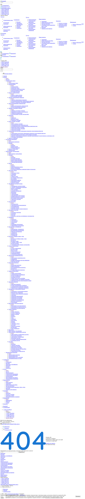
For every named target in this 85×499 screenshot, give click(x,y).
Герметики (13, 117)
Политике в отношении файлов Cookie (54, 497)
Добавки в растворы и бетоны (18, 110)
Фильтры (13, 157)
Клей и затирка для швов (17, 123)
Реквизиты (3, 459)
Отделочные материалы (13, 141)
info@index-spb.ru (6, 424)
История (2, 454)
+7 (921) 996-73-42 (5, 14)
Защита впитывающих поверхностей (19, 105)
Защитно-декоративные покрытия (19, 99)
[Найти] (2, 71)
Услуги (7, 371)
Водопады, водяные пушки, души (18, 238)
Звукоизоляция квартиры (14, 354)
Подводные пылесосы (16, 265)
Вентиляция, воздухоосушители (18, 305)
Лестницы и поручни (16, 212)
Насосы (13, 165)
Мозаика (13, 145)
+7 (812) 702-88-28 (5, 9)
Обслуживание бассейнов (6, 466)
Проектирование (4, 461)
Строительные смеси (13, 83)
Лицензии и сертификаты (6, 455)
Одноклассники (8, 429)
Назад (7, 78)
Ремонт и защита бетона (16, 95)
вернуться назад (51, 444)
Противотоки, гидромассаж (17, 229)
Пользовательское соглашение (7, 472)
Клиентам (8, 393)
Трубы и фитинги (15, 311)
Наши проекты (9, 382)
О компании (8, 362)
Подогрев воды (14, 204)
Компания (3, 453)
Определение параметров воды (18, 257)
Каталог (7, 79)
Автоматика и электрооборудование (19, 291)
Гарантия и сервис (5, 471)
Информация (9, 400)
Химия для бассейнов (16, 273)
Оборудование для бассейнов (15, 153)
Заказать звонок (4, 66)
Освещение (13, 219)
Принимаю (78, 496)
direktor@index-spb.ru (15, 424)
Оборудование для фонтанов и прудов (19, 334)
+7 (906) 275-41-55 (5, 13)
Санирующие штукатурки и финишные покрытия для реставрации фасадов (28, 133)
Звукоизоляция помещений (7, 467)
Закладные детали (15, 172)
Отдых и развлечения (16, 248)
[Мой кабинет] (1, 51)
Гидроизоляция (14, 86)
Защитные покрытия (16, 284)
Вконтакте (7, 426)
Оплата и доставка (5, 470)
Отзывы (2, 458)
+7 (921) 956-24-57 (5, 10)
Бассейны (13, 344)
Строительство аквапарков (7, 463)
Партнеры (3, 457)
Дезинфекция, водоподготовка (18, 186)
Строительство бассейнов (6, 464)
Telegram (7, 428)
